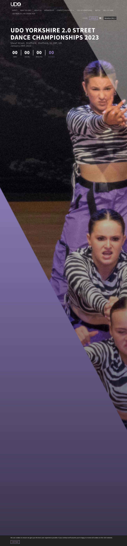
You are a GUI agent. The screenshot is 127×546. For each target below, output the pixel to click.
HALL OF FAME (108, 10)
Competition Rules (64, 10)
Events (14, 10)
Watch (97, 10)
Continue (15, 542)
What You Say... (26, 10)
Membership (49, 10)
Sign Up (93, 18)
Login (85, 18)
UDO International (84, 10)
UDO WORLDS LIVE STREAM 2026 (23, 14)
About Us (37, 10)
